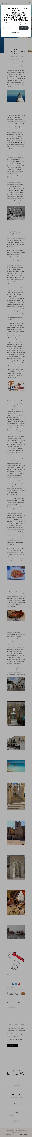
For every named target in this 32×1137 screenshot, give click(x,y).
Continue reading (16, 32)
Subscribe (24, 28)
